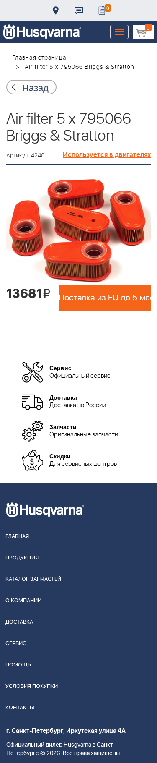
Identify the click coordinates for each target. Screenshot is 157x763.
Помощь (18, 665)
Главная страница (40, 58)
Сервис (15, 644)
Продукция (22, 558)
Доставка (55, 10)
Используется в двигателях (107, 155)
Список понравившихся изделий (102, 10)
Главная (17, 537)
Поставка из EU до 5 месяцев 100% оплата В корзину (105, 298)
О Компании (23, 601)
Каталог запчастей (33, 579)
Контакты (79, 10)
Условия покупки (31, 686)
